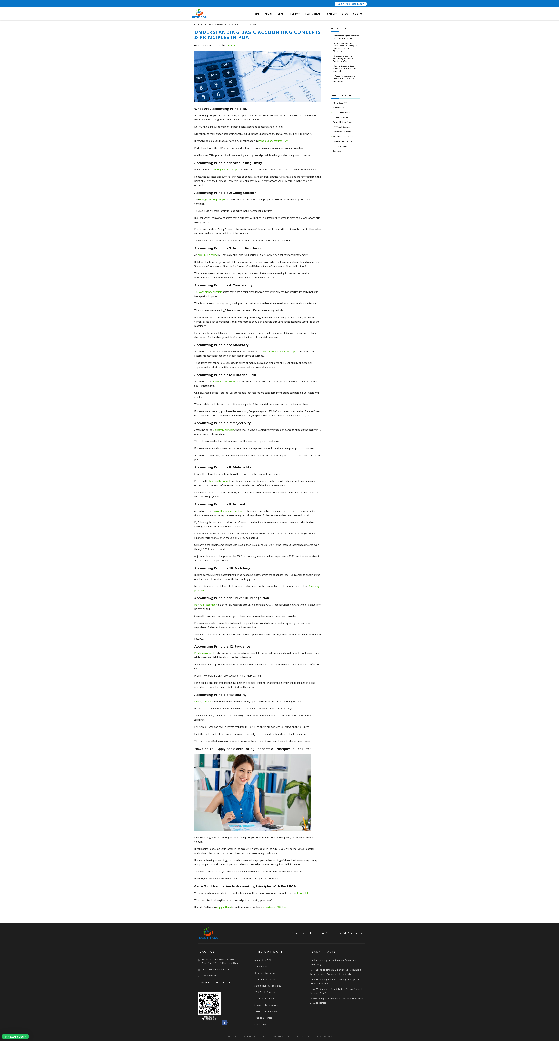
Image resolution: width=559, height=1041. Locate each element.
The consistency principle (208, 292)
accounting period (208, 255)
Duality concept (202, 701)
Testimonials (313, 13)
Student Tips (230, 45)
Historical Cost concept (225, 381)
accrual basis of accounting (227, 511)
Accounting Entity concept (223, 169)
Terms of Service (272, 1036)
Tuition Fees (338, 107)
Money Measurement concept (279, 351)
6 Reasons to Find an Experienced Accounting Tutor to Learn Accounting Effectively (346, 47)
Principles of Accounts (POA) (273, 140)
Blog (345, 13)
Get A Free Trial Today (350, 3)
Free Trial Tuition (340, 146)
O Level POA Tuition (341, 112)
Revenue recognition (205, 604)
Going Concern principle (212, 199)
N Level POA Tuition (341, 117)
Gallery (332, 13)
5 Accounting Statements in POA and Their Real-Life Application (345, 78)
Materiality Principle (220, 481)
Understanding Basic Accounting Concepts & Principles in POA (343, 58)
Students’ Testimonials (343, 136)
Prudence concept (204, 653)
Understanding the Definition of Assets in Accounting (346, 37)
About (269, 13)
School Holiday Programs (344, 122)
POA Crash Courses (341, 127)
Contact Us (338, 151)
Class (281, 13)
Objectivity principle (223, 429)
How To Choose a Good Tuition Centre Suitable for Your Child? (344, 68)
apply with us (223, 907)
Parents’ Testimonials (342, 141)
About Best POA (340, 103)
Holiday (295, 13)
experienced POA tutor (275, 907)
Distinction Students (342, 131)
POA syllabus (304, 893)
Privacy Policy (295, 1036)
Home (256, 13)
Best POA (252, 1036)
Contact (358, 13)
